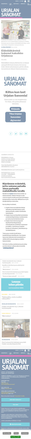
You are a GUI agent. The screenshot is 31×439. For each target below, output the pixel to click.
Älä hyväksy (6, 433)
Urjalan (11, 193)
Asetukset (25, 433)
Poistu (16, 433)
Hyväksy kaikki (15, 437)
